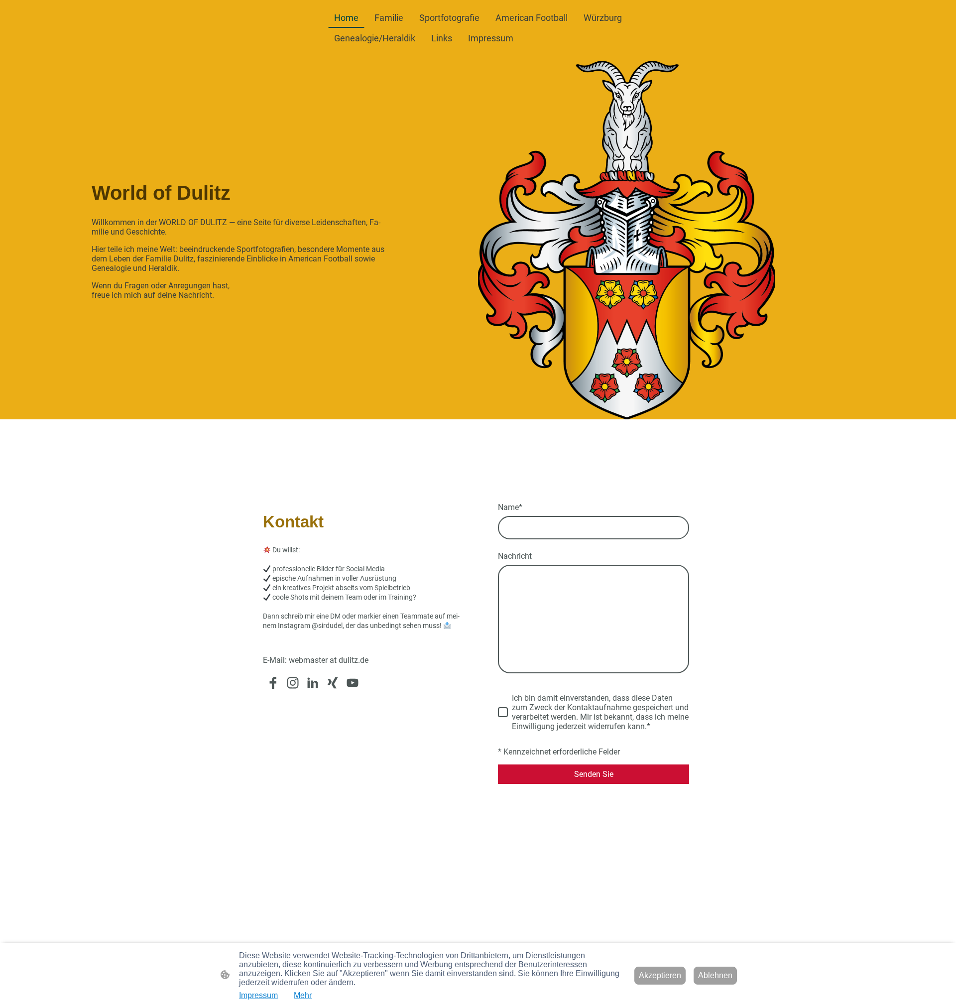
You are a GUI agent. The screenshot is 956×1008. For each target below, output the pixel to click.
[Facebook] (273, 683)
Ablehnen (715, 975)
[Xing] (333, 683)
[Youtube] (352, 683)
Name (510, 507)
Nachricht (515, 556)
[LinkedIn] (313, 683)
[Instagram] (293, 683)
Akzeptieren (660, 975)
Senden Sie (593, 774)
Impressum (258, 995)
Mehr (303, 995)
